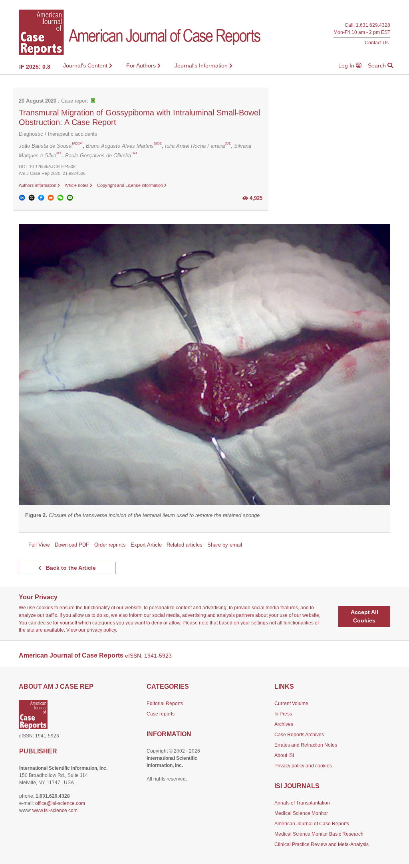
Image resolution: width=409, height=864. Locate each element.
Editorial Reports (165, 703)
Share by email (224, 545)
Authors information (38, 185)
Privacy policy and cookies (303, 766)
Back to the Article (70, 568)
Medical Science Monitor (301, 813)
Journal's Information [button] (202, 65)
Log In (347, 65)
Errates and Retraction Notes (305, 745)
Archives (283, 724)
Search (377, 65)
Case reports (161, 714)
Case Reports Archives (299, 734)
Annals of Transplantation (302, 803)
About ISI (284, 755)
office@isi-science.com (60, 803)
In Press (283, 714)
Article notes (77, 185)
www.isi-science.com (54, 810)
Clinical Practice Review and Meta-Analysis (321, 844)
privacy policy (101, 630)
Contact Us (377, 42)
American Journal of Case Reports (311, 823)
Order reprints (110, 545)
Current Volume (291, 703)
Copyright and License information (130, 185)
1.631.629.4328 (373, 25)
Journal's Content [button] (86, 65)
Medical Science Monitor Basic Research (318, 834)
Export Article (146, 545)
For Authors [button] (141, 65)
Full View (39, 545)
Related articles (185, 545)
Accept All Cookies (364, 616)
